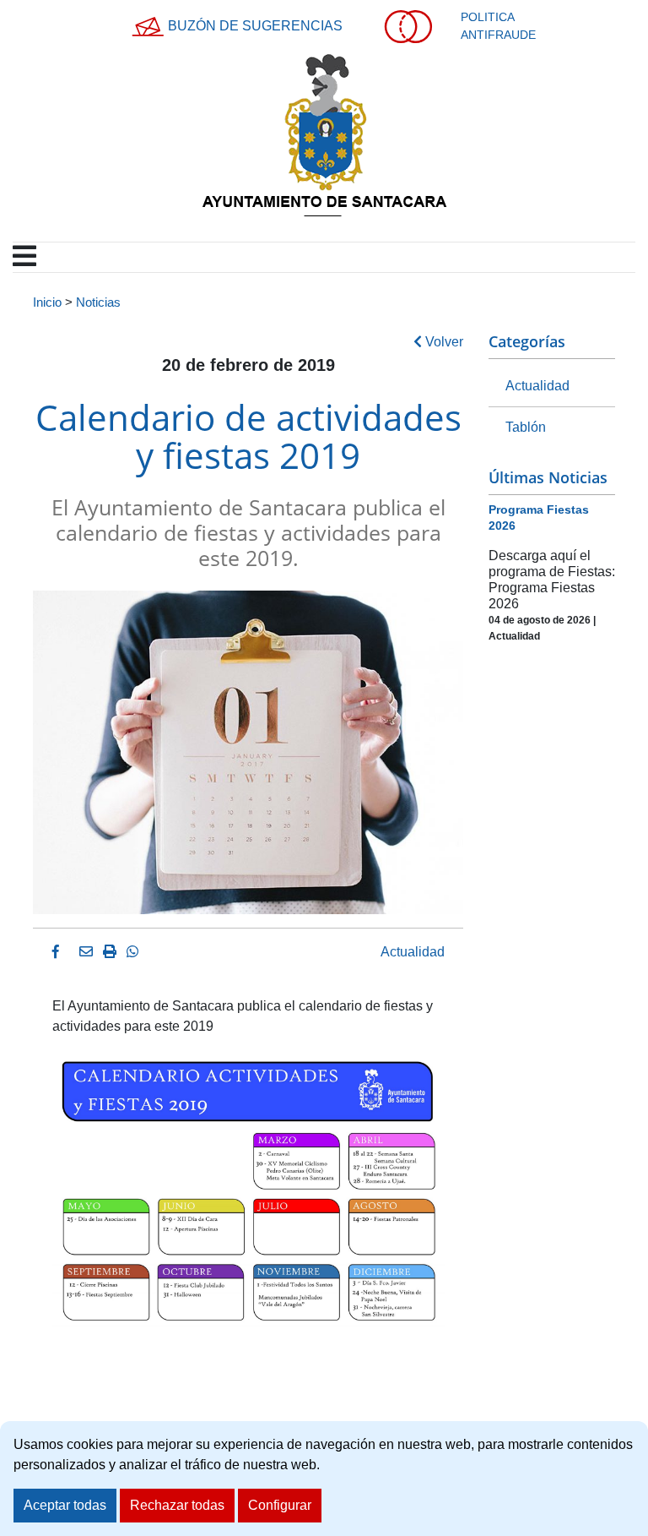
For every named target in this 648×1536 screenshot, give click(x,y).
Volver (442, 342)
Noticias (98, 302)
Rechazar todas (177, 1505)
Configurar (279, 1505)
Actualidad (413, 952)
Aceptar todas (65, 1505)
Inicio (47, 302)
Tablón (525, 427)
